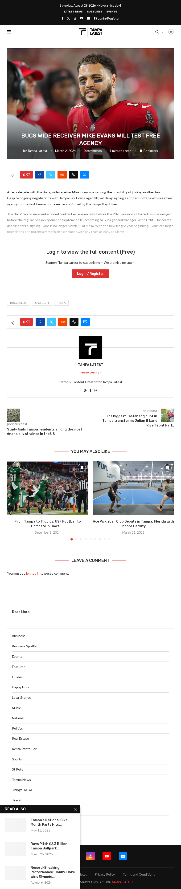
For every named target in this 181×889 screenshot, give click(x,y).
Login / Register (90, 274)
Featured (18, 667)
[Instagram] (75, 18)
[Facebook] (62, 18)
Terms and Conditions (139, 874)
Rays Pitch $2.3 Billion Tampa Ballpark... (49, 846)
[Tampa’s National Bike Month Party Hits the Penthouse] (15, 825)
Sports (17, 759)
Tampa (61, 302)
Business (18, 636)
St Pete (17, 769)
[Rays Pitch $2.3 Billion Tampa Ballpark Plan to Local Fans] (15, 849)
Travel (16, 800)
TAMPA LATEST (122, 882)
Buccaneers (18, 302)
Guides (17, 677)
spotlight (42, 302)
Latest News (73, 11)
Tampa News (21, 780)
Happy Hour (20, 687)
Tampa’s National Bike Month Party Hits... (49, 822)
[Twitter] (68, 18)
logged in (33, 573)
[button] (13, 501)
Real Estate (20, 738)
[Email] (88, 18)
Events (112, 11)
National (18, 718)
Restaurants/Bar (24, 749)
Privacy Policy (105, 874)
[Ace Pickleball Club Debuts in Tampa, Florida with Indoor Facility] (133, 488)
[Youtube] (81, 18)
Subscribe (94, 11)
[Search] (157, 32)
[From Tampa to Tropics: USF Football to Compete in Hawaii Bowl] (47, 488)
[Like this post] (28, 175)
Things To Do (22, 790)
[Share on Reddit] (62, 175)
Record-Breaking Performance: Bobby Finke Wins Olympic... (53, 872)
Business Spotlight (26, 646)
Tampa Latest (37, 151)
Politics (17, 728)
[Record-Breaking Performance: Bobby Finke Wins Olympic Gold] (15, 873)
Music (16, 708)
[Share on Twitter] (50, 175)
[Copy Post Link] (73, 175)
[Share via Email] (84, 175)
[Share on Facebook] (39, 175)
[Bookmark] (162, 32)
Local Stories (21, 697)
